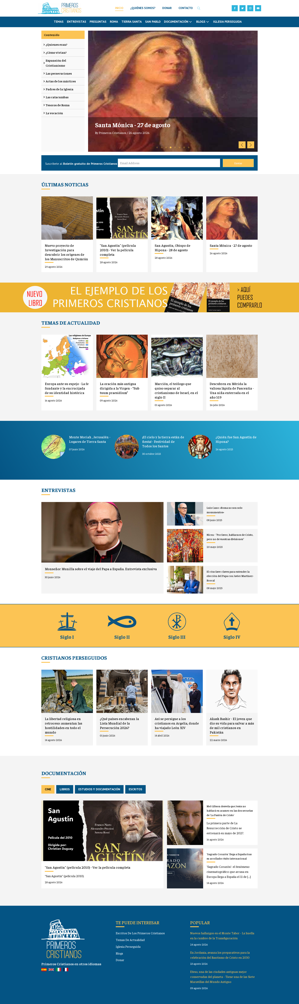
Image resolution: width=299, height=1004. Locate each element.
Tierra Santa (131, 22)
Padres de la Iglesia (59, 89)
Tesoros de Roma (58, 105)
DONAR (167, 8)
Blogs (119, 953)
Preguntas (98, 22)
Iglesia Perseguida (227, 22)
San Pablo (153, 22)
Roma (114, 22)
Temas (59, 22)
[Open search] (198, 8)
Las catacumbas (57, 97)
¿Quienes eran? (56, 44)
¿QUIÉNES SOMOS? (142, 8)
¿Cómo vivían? (56, 52)
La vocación (54, 113)
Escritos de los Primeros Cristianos (140, 933)
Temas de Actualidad (130, 940)
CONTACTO (186, 8)
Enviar (238, 163)
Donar (120, 960)
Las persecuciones (59, 73)
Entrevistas (76, 22)
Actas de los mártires (61, 81)
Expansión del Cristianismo (56, 62)
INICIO (119, 8)
